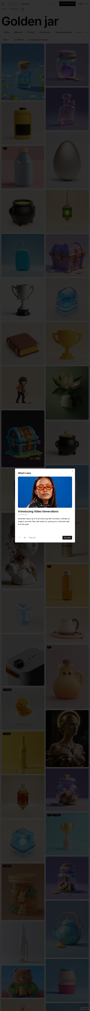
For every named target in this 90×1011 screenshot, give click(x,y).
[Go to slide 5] (48, 505)
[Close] (72, 471)
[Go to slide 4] (46, 505)
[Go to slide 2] (43, 505)
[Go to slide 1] (41, 505)
